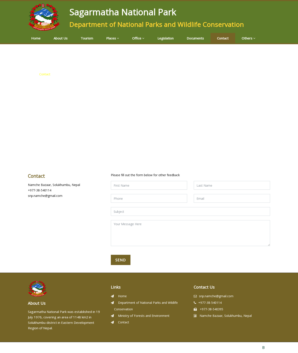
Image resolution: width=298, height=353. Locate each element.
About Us (61, 38)
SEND (120, 259)
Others (247, 38)
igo (266, 347)
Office (137, 38)
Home (36, 38)
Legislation (166, 38)
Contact (223, 38)
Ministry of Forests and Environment (143, 316)
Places (111, 38)
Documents (195, 38)
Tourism (87, 38)
